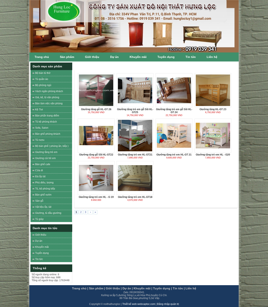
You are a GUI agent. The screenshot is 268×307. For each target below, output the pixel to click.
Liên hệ (212, 57)
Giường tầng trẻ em (46, 152)
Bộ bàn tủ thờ (42, 73)
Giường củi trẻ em (45, 158)
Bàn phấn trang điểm (47, 115)
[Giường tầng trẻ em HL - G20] (213, 135)
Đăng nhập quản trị (168, 304)
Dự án (114, 57)
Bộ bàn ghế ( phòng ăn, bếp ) (51, 146)
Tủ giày (39, 219)
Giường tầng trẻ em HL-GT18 (135, 197)
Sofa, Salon (41, 127)
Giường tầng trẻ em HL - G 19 (96, 197)
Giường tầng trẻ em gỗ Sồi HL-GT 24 (174, 111)
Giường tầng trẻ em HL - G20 (213, 154)
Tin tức (191, 57)
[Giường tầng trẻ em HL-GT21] (135, 135)
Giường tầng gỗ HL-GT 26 (96, 109)
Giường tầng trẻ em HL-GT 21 (174, 154)
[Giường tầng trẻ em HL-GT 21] (174, 135)
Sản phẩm (67, 57)
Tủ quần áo (41, 79)
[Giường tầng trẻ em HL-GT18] (135, 177)
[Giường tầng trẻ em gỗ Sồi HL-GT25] (135, 90)
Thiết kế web (129, 304)
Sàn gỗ (39, 200)
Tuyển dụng (166, 57)
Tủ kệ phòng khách (46, 121)
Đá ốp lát (40, 176)
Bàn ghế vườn (43, 194)
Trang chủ (42, 57)
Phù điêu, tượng (44, 182)
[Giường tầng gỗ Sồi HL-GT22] (96, 135)
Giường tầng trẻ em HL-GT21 (135, 154)
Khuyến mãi (138, 57)
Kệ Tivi (39, 109)
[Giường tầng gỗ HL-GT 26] (96, 90)
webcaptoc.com (146, 304)
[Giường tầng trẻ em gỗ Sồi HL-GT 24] (174, 90)
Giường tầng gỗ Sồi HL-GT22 (96, 154)
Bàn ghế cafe (42, 164)
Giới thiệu (92, 57)
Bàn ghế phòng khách (47, 133)
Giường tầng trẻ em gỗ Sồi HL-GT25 (135, 111)
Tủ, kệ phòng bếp (45, 188)
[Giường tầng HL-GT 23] (213, 90)
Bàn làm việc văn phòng (49, 103)
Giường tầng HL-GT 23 (213, 109)
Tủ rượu (39, 139)
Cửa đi (39, 170)
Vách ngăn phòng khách (49, 91)
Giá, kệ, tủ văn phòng (47, 97)
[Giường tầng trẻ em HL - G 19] (96, 177)
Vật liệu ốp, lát (43, 206)
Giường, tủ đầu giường (48, 213)
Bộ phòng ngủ (43, 85)
